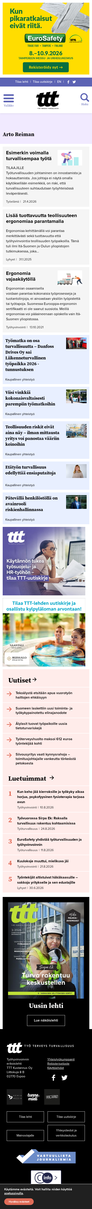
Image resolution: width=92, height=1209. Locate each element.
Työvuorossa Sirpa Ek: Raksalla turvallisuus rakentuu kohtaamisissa (46, 821)
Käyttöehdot (55, 1068)
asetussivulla (13, 1193)
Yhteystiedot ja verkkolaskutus (66, 1132)
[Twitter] (74, 82)
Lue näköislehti (46, 1020)
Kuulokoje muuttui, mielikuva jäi (43, 861)
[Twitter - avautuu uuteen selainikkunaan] (64, 1078)
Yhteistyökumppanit (61, 1059)
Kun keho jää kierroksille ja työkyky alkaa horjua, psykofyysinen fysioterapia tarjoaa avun (50, 797)
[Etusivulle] (47, 100)
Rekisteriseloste (58, 1064)
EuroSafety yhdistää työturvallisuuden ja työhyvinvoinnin (49, 842)
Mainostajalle (25, 1135)
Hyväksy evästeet (19, 1201)
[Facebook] (68, 82)
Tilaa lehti (21, 82)
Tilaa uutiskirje (42, 82)
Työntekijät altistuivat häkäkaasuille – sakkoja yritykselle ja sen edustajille (47, 880)
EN (59, 82)
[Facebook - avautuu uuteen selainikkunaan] (53, 1078)
